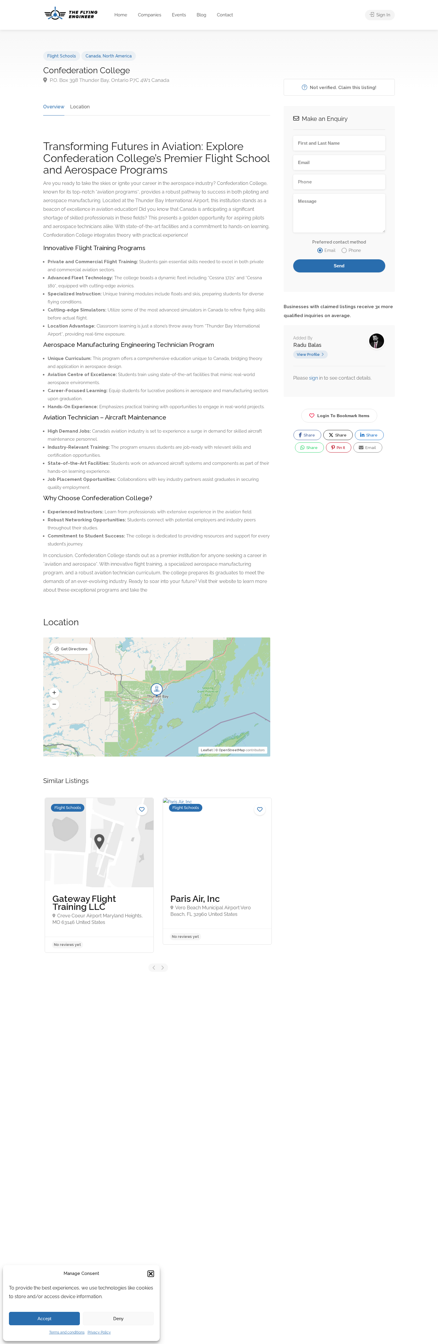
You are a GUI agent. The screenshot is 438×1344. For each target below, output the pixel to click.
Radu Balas (307, 345)
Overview (53, 107)
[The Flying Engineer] (71, 12)
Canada (93, 56)
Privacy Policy (99, 1332)
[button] (151, 1274)
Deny (118, 1318)
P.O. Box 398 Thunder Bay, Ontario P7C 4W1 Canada (109, 80)
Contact (225, 15)
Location (80, 107)
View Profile (308, 354)
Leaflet (207, 750)
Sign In (382, 15)
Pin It (340, 447)
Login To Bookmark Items (343, 415)
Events (179, 15)
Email (370, 447)
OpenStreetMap (232, 750)
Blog (201, 15)
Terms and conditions (67, 1332)
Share (309, 435)
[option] (99, 875)
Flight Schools (61, 56)
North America (117, 56)
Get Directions (74, 649)
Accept (44, 1318)
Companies (149, 15)
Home (120, 15)
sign (314, 378)
